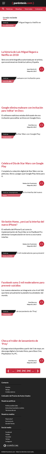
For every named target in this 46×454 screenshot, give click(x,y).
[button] (3, 8)
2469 (28, 370)
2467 (19, 370)
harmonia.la (9, 421)
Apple (5, 195)
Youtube (8, 437)
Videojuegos (7, 314)
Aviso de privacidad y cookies (14, 408)
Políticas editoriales (11, 406)
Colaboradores (10, 392)
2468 (24, 370)
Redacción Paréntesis (30, 183)
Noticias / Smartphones (10, 192)
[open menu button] (3, 3)
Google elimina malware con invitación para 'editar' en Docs (22, 109)
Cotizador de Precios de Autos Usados (15, 396)
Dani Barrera (32, 125)
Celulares (38, 9)
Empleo (7, 387)
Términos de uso (10, 410)
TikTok (7, 439)
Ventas (7, 389)
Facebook (8, 432)
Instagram (8, 441)
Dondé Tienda (9, 423)
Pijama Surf (9, 419)
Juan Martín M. (32, 69)
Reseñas (19, 9)
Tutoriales (28, 9)
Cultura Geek (7, 137)
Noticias (9, 9)
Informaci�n (7, 81)
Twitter (7, 434)
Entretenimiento (8, 25)
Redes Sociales (7, 256)
